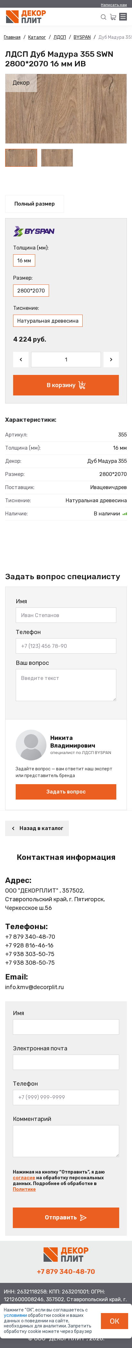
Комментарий (32, 1119)
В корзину (61, 385)
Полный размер (34, 204)
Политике (24, 1189)
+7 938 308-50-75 (30, 962)
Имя (21, 601)
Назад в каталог (41, 828)
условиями (16, 1315)
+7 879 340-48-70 (30, 936)
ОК (115, 1321)
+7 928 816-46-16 (29, 945)
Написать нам (114, 5)
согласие (24, 1178)
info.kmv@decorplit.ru (34, 987)
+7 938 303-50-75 (29, 954)
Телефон (28, 632)
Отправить (61, 1217)
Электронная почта (40, 1048)
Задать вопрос (66, 792)
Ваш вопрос (32, 662)
